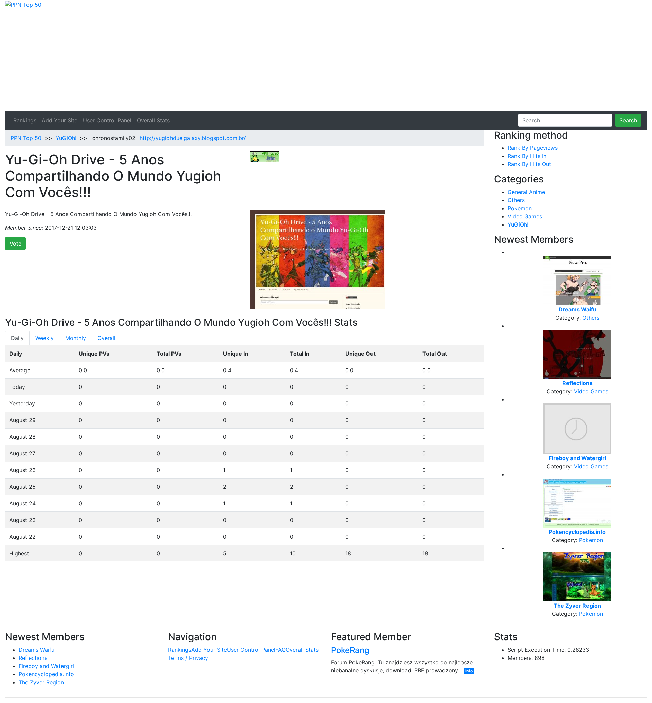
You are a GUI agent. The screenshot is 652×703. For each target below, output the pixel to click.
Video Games (525, 216)
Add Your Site (59, 120)
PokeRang (350, 650)
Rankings (24, 120)
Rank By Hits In (527, 155)
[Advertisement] (326, 59)
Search (628, 120)
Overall (106, 338)
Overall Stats (153, 120)
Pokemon (520, 208)
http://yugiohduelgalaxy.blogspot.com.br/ (193, 137)
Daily (17, 338)
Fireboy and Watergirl (46, 666)
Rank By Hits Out (529, 164)
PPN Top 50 (26, 137)
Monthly (75, 338)
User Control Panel (107, 120)
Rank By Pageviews (533, 147)
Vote (15, 243)
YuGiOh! (66, 137)
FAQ (280, 649)
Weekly (44, 338)
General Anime (526, 191)
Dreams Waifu (36, 649)
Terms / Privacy (188, 657)
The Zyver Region (41, 682)
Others (516, 200)
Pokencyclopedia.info (46, 674)
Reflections (33, 657)
